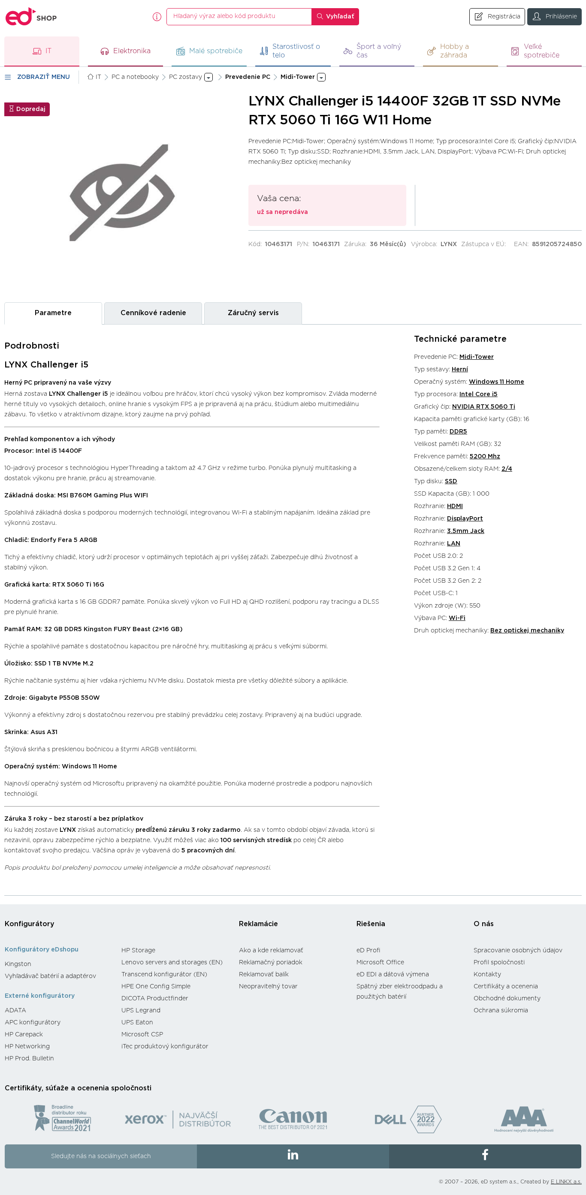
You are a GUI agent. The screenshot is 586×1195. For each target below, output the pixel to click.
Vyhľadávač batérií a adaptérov (50, 976)
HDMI (455, 506)
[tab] (53, 313)
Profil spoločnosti (499, 963)
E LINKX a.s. (566, 1181)
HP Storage (138, 951)
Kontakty (487, 975)
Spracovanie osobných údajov (518, 951)
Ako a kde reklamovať (271, 951)
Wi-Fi (457, 618)
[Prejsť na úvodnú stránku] (31, 16)
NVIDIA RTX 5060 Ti (483, 407)
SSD (451, 482)
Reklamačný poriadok (270, 963)
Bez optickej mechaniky (527, 631)
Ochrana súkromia (501, 1011)
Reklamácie (258, 924)
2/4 (506, 469)
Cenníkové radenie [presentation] (153, 313)
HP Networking (27, 1047)
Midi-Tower (476, 357)
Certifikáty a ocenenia (506, 987)
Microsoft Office (380, 963)
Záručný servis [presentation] (253, 313)
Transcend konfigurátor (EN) (164, 975)
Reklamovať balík (264, 975)
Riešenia (370, 924)
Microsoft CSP (142, 1035)
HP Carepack (24, 1035)
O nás (484, 924)
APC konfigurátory (32, 1023)
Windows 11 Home (496, 382)
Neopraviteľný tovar (268, 987)
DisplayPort (465, 519)
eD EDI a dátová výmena (392, 975)
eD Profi (368, 951)
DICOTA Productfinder (154, 999)
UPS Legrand (140, 1011)
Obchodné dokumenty (507, 999)
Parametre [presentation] (53, 313)
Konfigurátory (29, 924)
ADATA (15, 1011)
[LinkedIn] (293, 1156)
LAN (453, 544)
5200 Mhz (485, 457)
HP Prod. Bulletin (29, 1059)
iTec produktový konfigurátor (164, 1047)
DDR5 (458, 432)
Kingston (18, 964)
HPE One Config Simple (155, 987)
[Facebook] (485, 1156)
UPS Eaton (137, 1023)
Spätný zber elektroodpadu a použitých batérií (399, 992)
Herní (460, 370)
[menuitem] (59, 964)
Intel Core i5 (478, 394)
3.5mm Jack (465, 531)
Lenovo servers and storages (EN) (172, 963)
